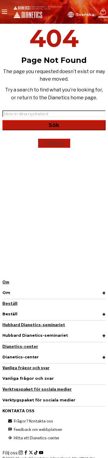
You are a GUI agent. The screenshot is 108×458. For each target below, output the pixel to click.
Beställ (9, 303)
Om (5, 282)
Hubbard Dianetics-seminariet (33, 325)
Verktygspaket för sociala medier (37, 389)
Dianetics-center (20, 346)
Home (54, 143)
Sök (54, 125)
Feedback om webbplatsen (37, 429)
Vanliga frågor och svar (26, 368)
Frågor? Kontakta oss (33, 421)
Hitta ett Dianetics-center (36, 438)
